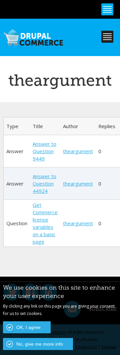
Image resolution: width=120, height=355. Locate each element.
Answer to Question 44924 (44, 183)
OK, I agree (28, 327)
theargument (78, 151)
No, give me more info (39, 344)
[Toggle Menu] (107, 9)
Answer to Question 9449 (44, 151)
